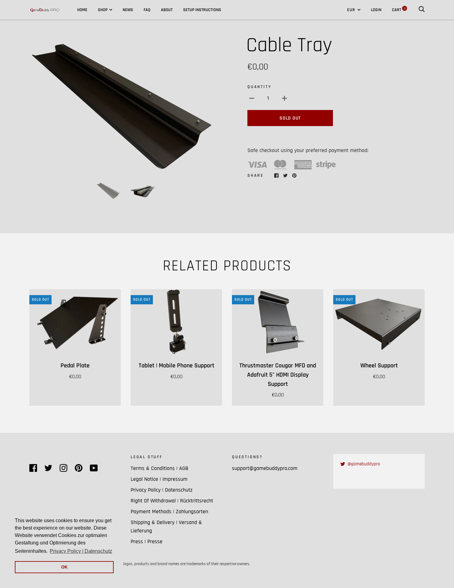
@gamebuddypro (363, 464)
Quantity (259, 87)
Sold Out (290, 118)
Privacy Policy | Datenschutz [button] (81, 551)
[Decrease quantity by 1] (251, 98)
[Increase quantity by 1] (284, 98)
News (128, 10)
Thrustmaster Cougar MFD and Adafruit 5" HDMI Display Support (277, 375)
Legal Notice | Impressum (159, 479)
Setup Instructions (202, 10)
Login (376, 10)
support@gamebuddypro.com (264, 468)
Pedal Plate (75, 366)
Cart (399, 10)
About (167, 10)
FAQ (147, 10)
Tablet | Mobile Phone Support (176, 366)
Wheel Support (379, 366)
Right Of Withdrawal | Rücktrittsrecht (172, 500)
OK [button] (64, 567)
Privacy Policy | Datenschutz (162, 489)
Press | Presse (146, 541)
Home (82, 10)
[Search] (421, 10)
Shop (102, 10)
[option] (125, 104)
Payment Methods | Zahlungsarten (169, 511)
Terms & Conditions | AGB (159, 468)
